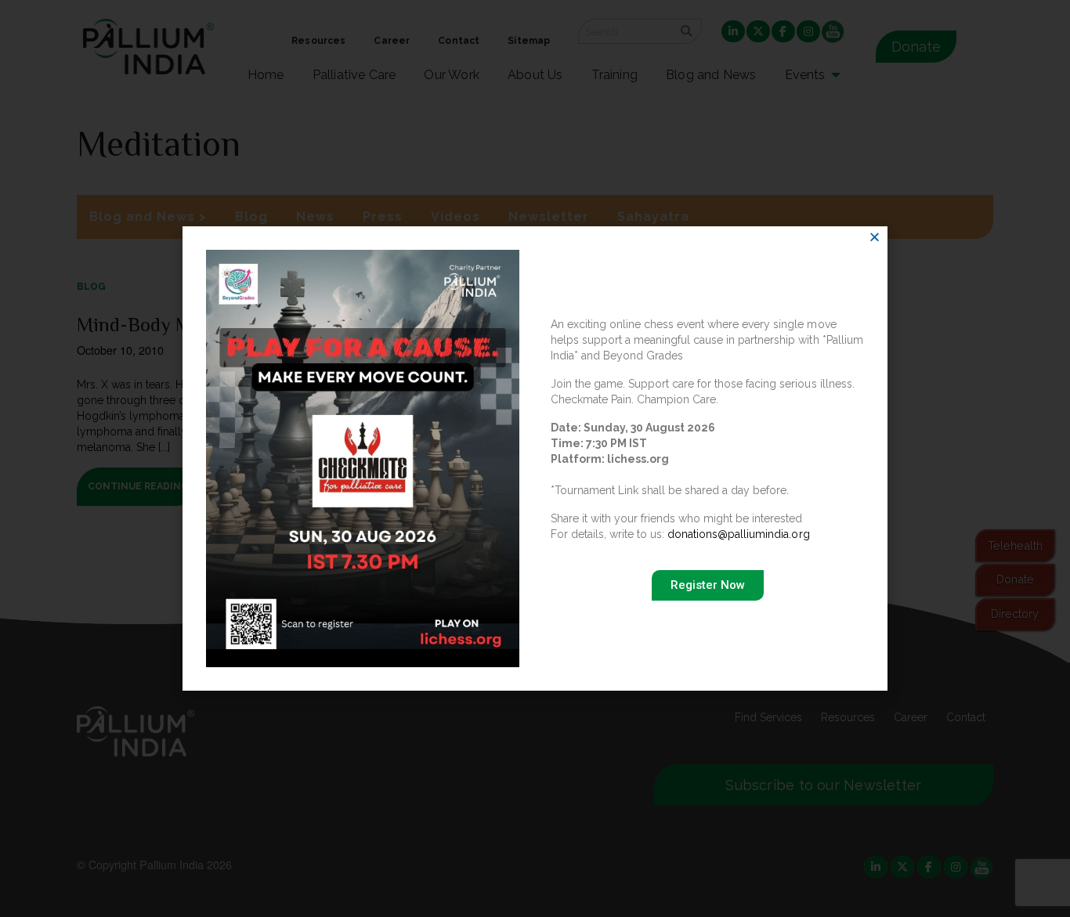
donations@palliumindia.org (738, 534)
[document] (535, 458)
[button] (874, 237)
